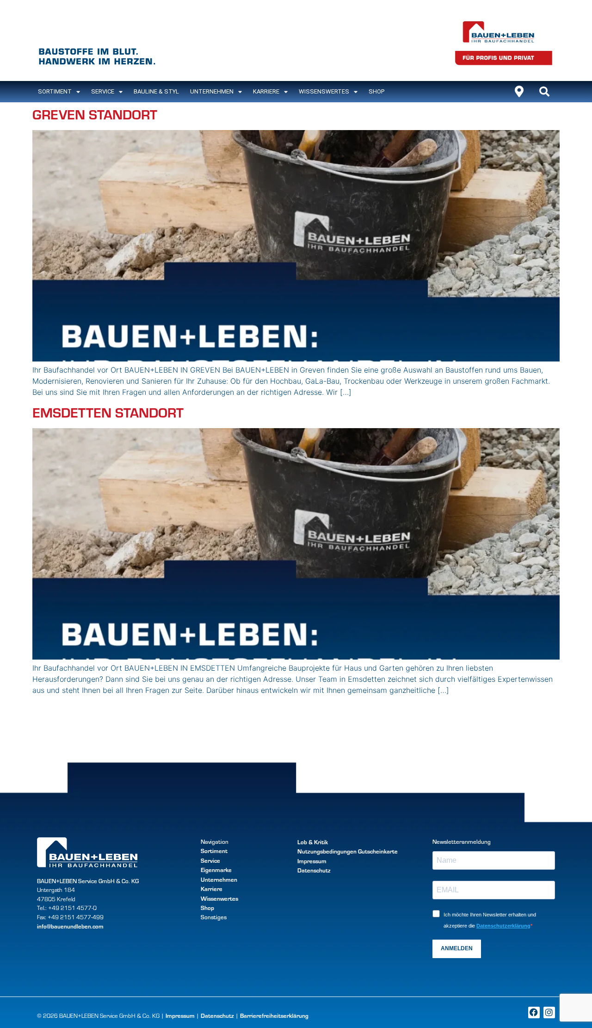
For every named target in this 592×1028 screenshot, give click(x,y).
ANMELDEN (457, 948)
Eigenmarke (216, 869)
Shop (376, 91)
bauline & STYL (156, 91)
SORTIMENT (55, 91)
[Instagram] (549, 1012)
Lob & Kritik (312, 842)
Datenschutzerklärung (503, 925)
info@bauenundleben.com (70, 926)
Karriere (266, 91)
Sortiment (214, 850)
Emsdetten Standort (108, 412)
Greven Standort (94, 114)
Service (102, 91)
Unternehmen (212, 91)
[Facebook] (534, 1012)
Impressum (312, 861)
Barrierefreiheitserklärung (274, 1015)
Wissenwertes (219, 898)
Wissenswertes (324, 91)
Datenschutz (314, 870)
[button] (544, 91)
